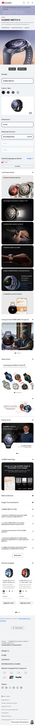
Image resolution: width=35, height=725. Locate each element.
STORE (3, 655)
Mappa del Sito (5, 700)
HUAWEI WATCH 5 (7, 643)
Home (3, 641)
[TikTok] (21, 687)
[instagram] (10, 687)
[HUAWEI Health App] (17, 476)
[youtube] (17, 687)
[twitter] (6, 687)
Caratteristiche (5, 27)
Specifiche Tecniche (17, 27)
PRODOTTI (5, 651)
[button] (24, 2)
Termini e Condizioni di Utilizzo (9, 703)
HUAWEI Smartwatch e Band (18, 641)
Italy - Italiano (6, 696)
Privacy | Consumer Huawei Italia (9, 709)
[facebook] (2, 687)
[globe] (2, 696)
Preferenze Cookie (6, 716)
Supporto (27, 27)
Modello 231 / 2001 (6, 706)
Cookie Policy (4, 713)
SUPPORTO (5, 660)
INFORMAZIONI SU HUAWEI (10, 664)
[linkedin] (14, 687)
